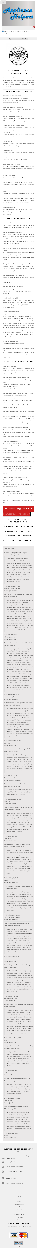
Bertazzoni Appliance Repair (16, 514)
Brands (16, 39)
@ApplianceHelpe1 (11, 1178)
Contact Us (19, 1209)
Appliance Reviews (19, 1204)
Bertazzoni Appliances (11, 32)
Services (19, 1201)
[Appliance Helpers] (18, 13)
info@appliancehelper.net (13, 1162)
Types (11, 39)
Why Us (19, 1199)
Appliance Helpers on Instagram (14, 1166)
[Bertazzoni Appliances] (18, 68)
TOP (18, 1246)
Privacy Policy (19, 1217)
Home (19, 1196)
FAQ (19, 1207)
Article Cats (24, 39)
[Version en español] (34, 28)
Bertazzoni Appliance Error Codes (18, 508)
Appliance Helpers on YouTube (14, 1171)
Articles (19, 1212)
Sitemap (19, 1220)
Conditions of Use (19, 1214)
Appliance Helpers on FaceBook (14, 1183)
